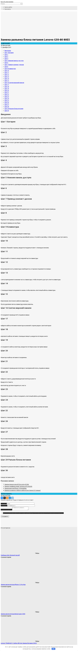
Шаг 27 (7, 104)
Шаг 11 (7, 72)
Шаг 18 (7, 86)
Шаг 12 (7, 74)
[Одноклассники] (7, 498)
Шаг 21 (7, 92)
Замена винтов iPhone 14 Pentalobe (16, 488)
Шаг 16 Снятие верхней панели (14, 82)
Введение (8, 50)
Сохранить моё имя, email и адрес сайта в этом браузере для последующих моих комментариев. (33, 513)
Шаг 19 (7, 88)
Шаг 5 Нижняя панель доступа (14, 60)
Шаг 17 (7, 84)
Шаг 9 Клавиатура (10, 68)
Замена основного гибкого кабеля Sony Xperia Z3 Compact (23, 490)
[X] (4, 498)
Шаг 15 (7, 80)
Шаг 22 (7, 94)
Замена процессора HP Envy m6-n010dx (17, 484)
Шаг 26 (7, 102)
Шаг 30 (7, 110)
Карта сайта (8, 7)
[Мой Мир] (10, 498)
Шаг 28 (7, 106)
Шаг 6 (6, 62)
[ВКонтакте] (2, 498)
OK (53, 649)
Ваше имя (4, 503)
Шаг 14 (7, 78)
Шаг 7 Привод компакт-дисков (14, 64)
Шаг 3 (6, 56)
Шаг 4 (6, 58)
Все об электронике (7, 1)
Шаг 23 (7, 96)
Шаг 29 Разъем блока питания (14, 108)
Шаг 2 (6, 54)
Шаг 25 (7, 100)
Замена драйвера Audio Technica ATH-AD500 (18, 486)
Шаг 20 (7, 90)
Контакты (8, 9)
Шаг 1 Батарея (9, 52)
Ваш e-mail (4, 505)
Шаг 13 (7, 76)
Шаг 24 (7, 98)
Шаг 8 (6, 66)
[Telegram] (12, 498)
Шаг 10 (7, 70)
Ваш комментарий (6, 509)
